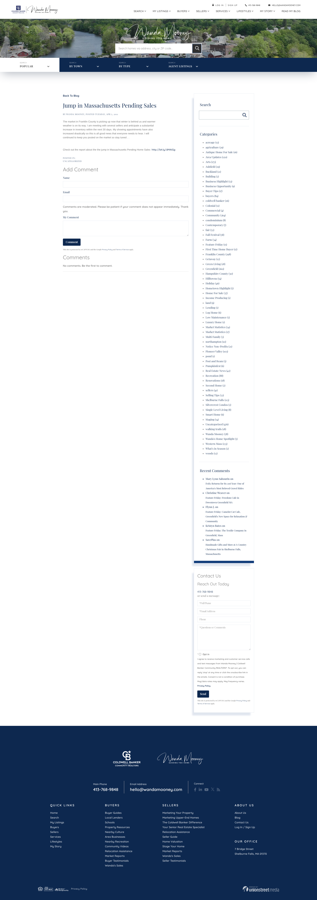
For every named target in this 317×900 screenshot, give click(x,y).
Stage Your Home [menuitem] (173, 846)
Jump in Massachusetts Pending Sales (109, 105)
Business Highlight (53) (219, 181)
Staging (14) (212, 419)
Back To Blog (71, 95)
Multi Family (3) (215, 337)
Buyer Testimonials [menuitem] (117, 860)
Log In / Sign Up (245, 827)
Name (66, 178)
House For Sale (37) (217, 293)
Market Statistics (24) (218, 327)
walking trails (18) (216, 429)
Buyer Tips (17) (214, 191)
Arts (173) (211, 162)
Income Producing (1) (218, 298)
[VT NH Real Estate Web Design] (261, 889)
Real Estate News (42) (218, 371)
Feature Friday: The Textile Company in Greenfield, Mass (226, 533)
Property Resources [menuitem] (117, 827)
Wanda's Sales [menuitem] (114, 865)
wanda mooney (75, 114)
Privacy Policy (107, 250)
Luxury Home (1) (215, 322)
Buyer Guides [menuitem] (113, 812)
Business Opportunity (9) (220, 186)
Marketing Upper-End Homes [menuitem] (180, 817)
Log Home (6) (213, 312)
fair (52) (210, 230)
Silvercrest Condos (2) (218, 405)
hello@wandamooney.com (286, 5)
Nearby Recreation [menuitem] (117, 841)
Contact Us (241, 822)
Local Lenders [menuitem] (114, 817)
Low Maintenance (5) (218, 317)
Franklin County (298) (218, 254)
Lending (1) (212, 307)
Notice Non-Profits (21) (219, 346)
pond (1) (210, 356)
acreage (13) (212, 142)
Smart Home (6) (215, 414)
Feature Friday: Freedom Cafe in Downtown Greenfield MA (222, 500)
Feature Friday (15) (216, 244)
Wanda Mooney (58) (217, 434)
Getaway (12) (213, 259)
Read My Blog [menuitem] (291, 11)
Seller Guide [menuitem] (169, 836)
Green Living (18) (215, 264)
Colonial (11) (212, 206)
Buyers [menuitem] (182, 11)
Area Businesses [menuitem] (115, 836)
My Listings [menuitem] (160, 11)
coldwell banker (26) (217, 201)
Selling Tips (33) (215, 395)
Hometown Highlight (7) (219, 288)
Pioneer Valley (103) (217, 351)
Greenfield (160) (215, 269)
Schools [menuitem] (110, 822)
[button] (196, 48)
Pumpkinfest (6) (215, 366)
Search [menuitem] (139, 11)
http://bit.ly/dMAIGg (163, 149)
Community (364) (216, 215)
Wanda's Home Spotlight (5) (222, 439)
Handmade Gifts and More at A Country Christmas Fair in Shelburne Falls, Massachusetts (226, 549)
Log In (219, 5)
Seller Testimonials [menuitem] (174, 860)
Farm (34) (211, 240)
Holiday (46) (212, 283)
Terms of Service (122, 250)
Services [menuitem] (222, 11)
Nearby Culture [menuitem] (114, 832)
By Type (124, 66)
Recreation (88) (214, 376)
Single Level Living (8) (218, 410)
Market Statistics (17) (217, 332)
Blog (237, 817)
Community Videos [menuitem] (117, 846)
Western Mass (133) (216, 444)
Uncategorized (72, 161)
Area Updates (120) (216, 157)
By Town (75, 66)
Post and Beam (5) (216, 361)
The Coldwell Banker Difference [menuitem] (182, 822)
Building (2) (212, 176)
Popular (26, 66)
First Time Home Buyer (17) (221, 249)
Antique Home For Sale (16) (221, 152)
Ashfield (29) (213, 167)
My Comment (71, 217)
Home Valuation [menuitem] (172, 841)
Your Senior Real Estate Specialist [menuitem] (183, 827)
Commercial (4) (215, 210)
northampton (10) (216, 342)
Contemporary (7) (216, 225)
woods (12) (211, 453)
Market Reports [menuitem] (115, 856)
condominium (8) (216, 220)
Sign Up (233, 5)
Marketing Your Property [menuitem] (178, 812)
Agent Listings (180, 66)
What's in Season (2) (217, 448)
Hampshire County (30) (219, 273)
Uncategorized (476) (217, 424)
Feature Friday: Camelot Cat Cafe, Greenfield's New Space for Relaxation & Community (226, 516)
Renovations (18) (215, 380)
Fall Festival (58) (215, 235)
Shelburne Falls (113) (217, 400)
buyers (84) (212, 196)
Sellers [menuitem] (201, 11)
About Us (240, 812)
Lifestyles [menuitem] (244, 11)
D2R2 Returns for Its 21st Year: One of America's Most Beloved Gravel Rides (225, 486)
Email (66, 192)
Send (203, 694)
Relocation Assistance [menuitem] (118, 851)
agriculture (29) (214, 147)
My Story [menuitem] (266, 11)
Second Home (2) (215, 385)
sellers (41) (212, 390)
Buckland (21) (213, 171)
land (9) (210, 303)
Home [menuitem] (54, 812)
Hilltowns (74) (213, 278)
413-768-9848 (254, 5)
